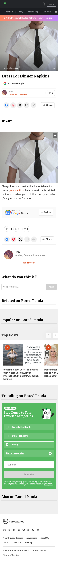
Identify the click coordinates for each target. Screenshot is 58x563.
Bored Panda (13, 521)
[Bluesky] (24, 530)
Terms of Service (11, 555)
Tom (11, 91)
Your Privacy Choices (13, 538)
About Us (45, 538)
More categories (15, 453)
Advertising (31, 538)
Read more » (29, 262)
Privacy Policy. (48, 485)
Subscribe (29, 474)
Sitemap (28, 542)
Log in (51, 4)
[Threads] (28, 530)
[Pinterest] (14, 530)
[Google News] (38, 530)
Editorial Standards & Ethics (16, 550)
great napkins (16, 190)
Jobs (5, 542)
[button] (48, 335)
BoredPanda (16, 4)
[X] (19, 530)
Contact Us (16, 542)
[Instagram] (9, 530)
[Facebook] (4, 530)
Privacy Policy (39, 550)
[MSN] (33, 530)
